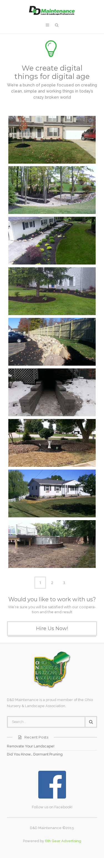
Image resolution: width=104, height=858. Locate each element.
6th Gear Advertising (63, 841)
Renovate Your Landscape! (30, 746)
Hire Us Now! (52, 628)
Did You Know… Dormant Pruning (35, 754)
